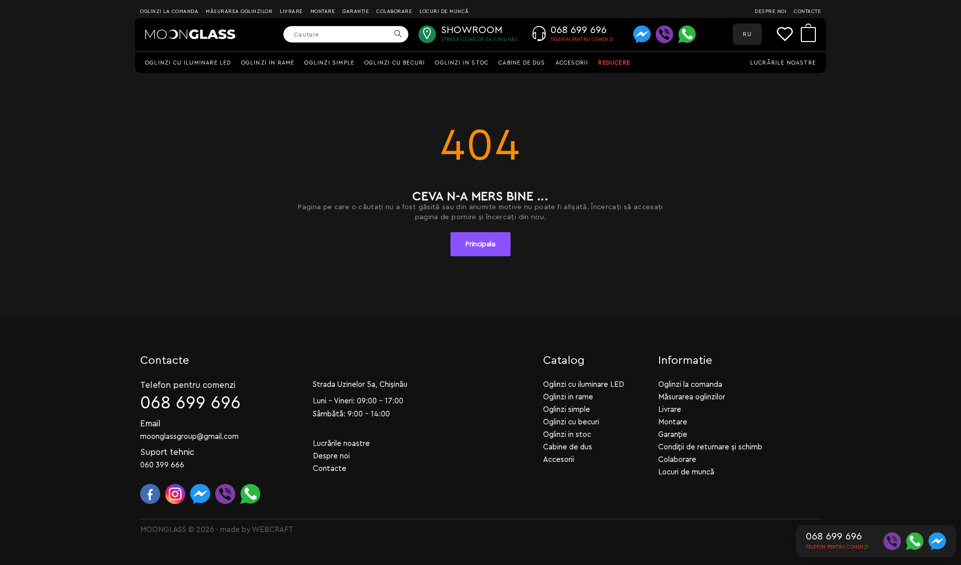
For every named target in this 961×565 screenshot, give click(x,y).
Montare (322, 11)
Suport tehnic (167, 452)
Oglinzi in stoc (462, 63)
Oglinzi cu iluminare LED (188, 63)
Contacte (807, 11)
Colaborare (394, 11)
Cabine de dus (522, 63)
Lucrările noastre (783, 63)
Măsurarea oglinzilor (239, 11)
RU (747, 34)
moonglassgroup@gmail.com (189, 436)
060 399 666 (162, 465)
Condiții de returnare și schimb (710, 447)
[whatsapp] (687, 34)
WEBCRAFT (272, 529)
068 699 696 (190, 403)
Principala (480, 244)
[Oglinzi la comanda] (190, 35)
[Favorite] (789, 34)
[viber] (664, 34)
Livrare (291, 11)
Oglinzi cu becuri (394, 63)
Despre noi (770, 11)
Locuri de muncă (444, 11)
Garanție (355, 11)
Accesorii (572, 63)
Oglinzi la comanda (169, 11)
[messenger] (642, 34)
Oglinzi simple (329, 63)
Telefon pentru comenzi (187, 385)
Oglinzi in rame (268, 63)
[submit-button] (397, 34)
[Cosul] (808, 34)
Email (150, 423)
